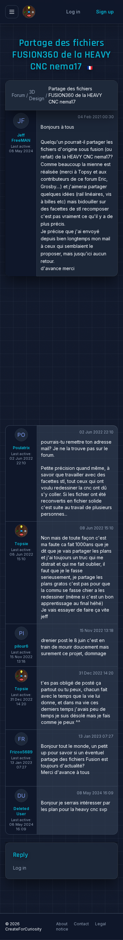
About (62, 923)
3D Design (36, 95)
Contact (82, 923)
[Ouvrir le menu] (11, 11)
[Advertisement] (61, 350)
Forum (18, 95)
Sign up (105, 11)
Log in (73, 11)
